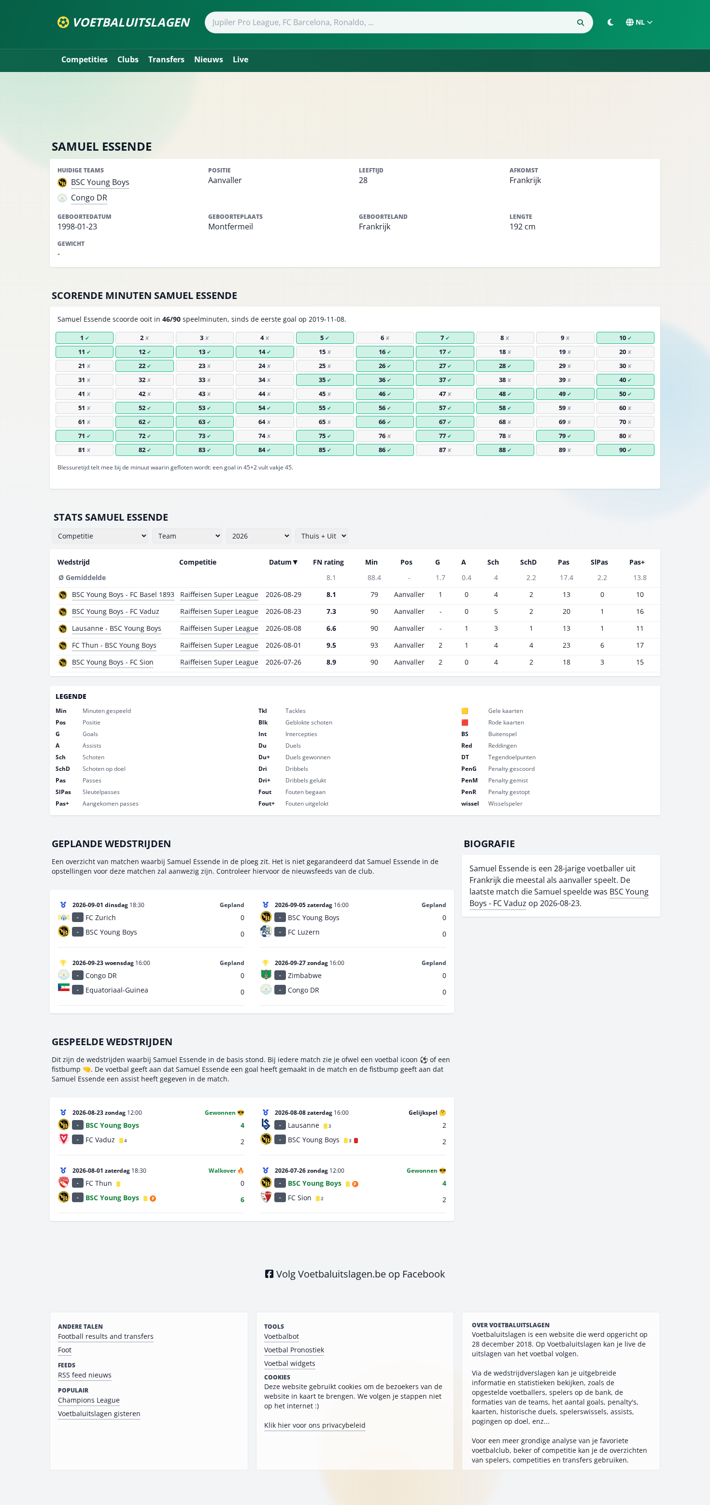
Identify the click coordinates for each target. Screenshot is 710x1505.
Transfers (166, 59)
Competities (84, 59)
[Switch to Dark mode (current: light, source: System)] (610, 22)
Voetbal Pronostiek (294, 1349)
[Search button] (580, 23)
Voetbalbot (281, 1336)
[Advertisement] (355, 105)
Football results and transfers (106, 1336)
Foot (64, 1349)
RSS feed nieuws (85, 1374)
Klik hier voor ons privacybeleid (315, 1425)
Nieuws (208, 59)
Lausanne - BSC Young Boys (116, 628)
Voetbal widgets (289, 1363)
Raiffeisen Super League (219, 594)
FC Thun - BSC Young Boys (114, 645)
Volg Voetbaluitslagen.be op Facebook (359, 1273)
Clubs (128, 59)
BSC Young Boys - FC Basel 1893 (123, 594)
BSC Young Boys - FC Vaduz (115, 611)
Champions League (89, 1400)
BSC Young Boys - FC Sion (113, 662)
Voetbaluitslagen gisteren (99, 1413)
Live (240, 59)
